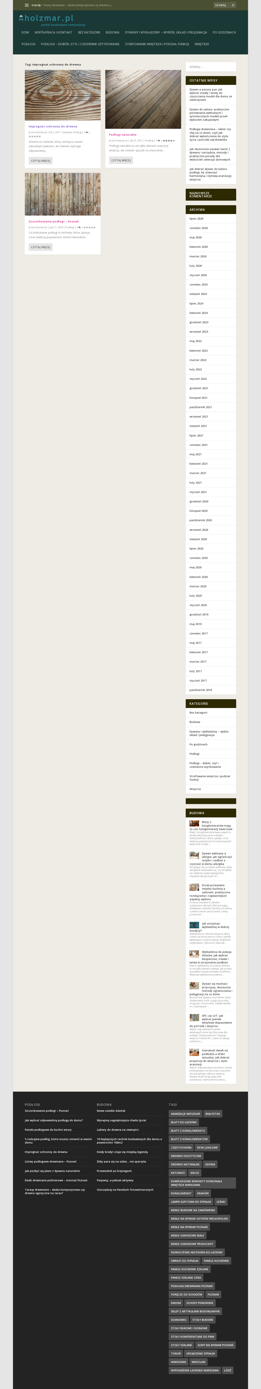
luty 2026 (196, 265)
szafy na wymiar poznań (215, 1345)
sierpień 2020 (198, 539)
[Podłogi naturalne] (143, 99)
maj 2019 (196, 624)
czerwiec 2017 (199, 633)
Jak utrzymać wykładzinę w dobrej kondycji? (209, 927)
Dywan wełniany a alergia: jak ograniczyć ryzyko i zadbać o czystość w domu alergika (211, 859)
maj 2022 (196, 341)
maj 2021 (196, 454)
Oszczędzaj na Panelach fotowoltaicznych (125, 1189)
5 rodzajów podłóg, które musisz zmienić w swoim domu (58, 1140)
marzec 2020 (198, 586)
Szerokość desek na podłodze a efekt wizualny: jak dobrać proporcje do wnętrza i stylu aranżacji (209, 1057)
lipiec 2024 (196, 303)
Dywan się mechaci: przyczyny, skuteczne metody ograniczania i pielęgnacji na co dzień (211, 989)
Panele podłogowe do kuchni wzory (48, 1129)
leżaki (221, 1202)
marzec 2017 (198, 661)
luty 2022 (196, 369)
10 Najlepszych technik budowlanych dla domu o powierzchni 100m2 (129, 1140)
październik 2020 (201, 520)
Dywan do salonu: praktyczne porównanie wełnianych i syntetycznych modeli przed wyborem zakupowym (209, 114)
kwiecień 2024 (199, 313)
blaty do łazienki (184, 1122)
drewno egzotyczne (186, 1156)
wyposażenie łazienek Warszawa (195, 1370)
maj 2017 (196, 643)
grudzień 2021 (199, 388)
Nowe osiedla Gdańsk (111, 1111)
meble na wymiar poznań (189, 1227)
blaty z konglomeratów (189, 1139)
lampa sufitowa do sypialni (191, 1202)
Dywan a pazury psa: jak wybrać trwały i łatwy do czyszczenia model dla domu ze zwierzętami (211, 95)
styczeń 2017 (198, 680)
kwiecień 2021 (199, 463)
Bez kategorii (89, 32)
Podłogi (28, 44)
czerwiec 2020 (199, 558)
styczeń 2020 (198, 605)
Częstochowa (181, 1147)
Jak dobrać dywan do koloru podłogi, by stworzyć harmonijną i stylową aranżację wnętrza (210, 174)
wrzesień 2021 (199, 416)
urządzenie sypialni (200, 1353)
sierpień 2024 (198, 294)
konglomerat (181, 1193)
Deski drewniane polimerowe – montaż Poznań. (56, 1180)
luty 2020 (196, 595)
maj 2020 (196, 567)
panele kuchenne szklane (189, 1269)
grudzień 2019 (199, 614)
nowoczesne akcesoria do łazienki (197, 1252)
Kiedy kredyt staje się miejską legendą (122, 1152)
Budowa (112, 32)
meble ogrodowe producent (192, 1244)
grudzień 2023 (199, 322)
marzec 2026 (198, 256)
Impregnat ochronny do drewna (53, 126)
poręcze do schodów (186, 1294)
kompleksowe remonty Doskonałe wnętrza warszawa (196, 1183)
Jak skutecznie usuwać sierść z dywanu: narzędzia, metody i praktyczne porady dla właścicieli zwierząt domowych (210, 154)
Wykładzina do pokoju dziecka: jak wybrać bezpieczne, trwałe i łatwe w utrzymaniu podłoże (211, 957)
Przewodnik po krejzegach (114, 1171)
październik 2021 (201, 407)
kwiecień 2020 (199, 577)
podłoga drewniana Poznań (192, 1286)
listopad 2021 (199, 398)
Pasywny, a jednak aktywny (115, 1180)
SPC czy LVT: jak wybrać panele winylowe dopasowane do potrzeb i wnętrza (211, 1021)
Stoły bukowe (202, 1320)
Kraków (203, 1193)
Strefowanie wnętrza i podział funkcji (157, 44)
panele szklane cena (186, 1277)
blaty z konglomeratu (188, 1130)
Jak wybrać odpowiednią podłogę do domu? (54, 1120)
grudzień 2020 (199, 501)
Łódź (227, 1370)
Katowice (178, 1173)
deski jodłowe (207, 1147)
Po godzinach (224, 32)
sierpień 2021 (198, 426)
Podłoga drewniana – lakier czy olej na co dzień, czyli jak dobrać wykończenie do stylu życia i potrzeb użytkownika (210, 134)
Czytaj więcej (40, 160)
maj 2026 (196, 237)
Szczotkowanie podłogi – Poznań (54, 221)
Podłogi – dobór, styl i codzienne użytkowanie (80, 44)
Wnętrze (202, 44)
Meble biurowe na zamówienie (193, 1210)
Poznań (213, 1294)
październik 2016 (201, 690)
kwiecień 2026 (199, 247)
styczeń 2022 (198, 379)
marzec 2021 (198, 473)
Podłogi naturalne (54, 5)
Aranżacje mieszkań (185, 1114)
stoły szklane (181, 1345)
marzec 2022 (198, 360)
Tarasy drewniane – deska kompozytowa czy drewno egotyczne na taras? (55, 1191)
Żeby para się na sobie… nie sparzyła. (122, 1161)
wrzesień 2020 (199, 530)
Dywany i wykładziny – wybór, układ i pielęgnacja (166, 32)
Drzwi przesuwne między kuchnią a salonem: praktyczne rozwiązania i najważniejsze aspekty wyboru (210, 892)
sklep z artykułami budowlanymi (195, 1311)
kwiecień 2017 (199, 652)
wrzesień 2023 (199, 331)
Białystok (213, 1114)
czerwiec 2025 (199, 284)
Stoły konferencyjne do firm (192, 1336)
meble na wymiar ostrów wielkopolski (199, 1218)
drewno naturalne (185, 1164)
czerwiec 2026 (199, 228)
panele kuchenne (216, 1261)
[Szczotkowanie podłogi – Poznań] (63, 194)
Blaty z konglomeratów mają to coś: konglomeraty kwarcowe (211, 825)
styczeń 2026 (198, 275)
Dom (25, 32)
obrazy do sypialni (184, 1261)
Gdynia (210, 1164)
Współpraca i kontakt (53, 32)
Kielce (194, 1173)
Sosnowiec (179, 1320)
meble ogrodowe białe (187, 1235)
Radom (176, 1303)
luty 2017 (196, 671)
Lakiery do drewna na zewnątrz (118, 1129)
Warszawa (178, 1362)
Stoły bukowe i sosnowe (189, 1328)
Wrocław (198, 1362)
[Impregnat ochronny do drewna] (63, 95)
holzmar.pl (41, 132)
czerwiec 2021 (199, 445)
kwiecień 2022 (199, 350)
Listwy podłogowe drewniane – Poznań (50, 1161)
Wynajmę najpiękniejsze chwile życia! (121, 1120)
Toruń (176, 1353)
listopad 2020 (199, 511)
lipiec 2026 (196, 218)
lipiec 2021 (196, 435)
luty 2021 (196, 482)
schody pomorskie (199, 1303)
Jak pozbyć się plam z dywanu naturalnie (52, 1171)
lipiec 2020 (196, 548)
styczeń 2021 (198, 492)
